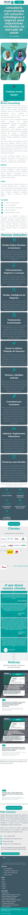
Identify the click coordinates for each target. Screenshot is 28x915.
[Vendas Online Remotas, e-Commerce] (14, 240)
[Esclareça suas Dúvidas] (14, 457)
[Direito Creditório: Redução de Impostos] (14, 343)
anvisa (4, 790)
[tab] (14, 592)
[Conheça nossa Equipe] (14, 86)
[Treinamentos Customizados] (14, 315)
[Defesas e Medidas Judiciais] (14, 370)
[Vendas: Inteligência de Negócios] (14, 290)
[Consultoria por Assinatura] (14, 396)
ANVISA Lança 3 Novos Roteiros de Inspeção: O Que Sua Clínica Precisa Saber (12, 794)
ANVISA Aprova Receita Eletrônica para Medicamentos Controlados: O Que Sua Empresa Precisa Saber (13, 749)
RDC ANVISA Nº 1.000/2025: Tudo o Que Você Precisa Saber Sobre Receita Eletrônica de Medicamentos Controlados (13, 704)
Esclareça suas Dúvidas (14, 462)
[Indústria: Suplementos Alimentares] (14, 428)
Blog (4, 745)
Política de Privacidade (6, 913)
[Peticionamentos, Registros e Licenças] (14, 265)
